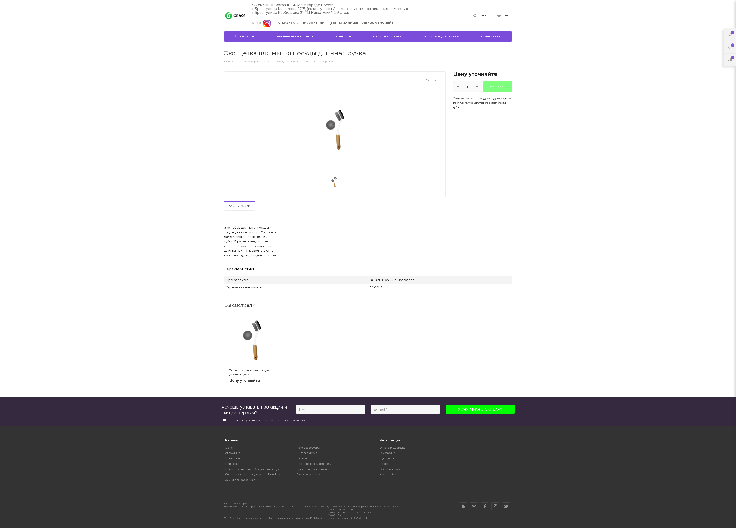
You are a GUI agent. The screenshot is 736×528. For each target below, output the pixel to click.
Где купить (387, 458)
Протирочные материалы (314, 464)
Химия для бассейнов (240, 480)
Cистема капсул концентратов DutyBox (252, 474)
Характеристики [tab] (239, 205)
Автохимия (232, 453)
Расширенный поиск (295, 36)
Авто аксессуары (308, 447)
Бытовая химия (307, 453)
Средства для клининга (313, 469)
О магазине (491, 36)
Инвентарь (232, 458)
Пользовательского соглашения (283, 420)
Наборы (302, 458)
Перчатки (232, 464)
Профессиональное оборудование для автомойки (258, 469)
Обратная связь (387, 36)
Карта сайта (388, 474)
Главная (229, 61)
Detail (229, 447)
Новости (343, 36)
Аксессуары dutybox (311, 474)
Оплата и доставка (441, 36)
